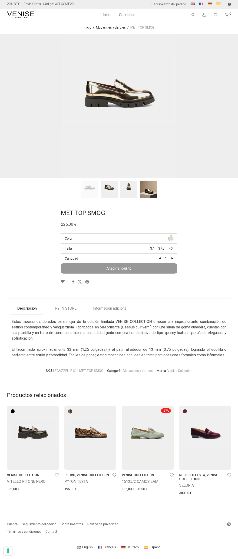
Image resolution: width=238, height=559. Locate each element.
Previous (8, 106)
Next (230, 106)
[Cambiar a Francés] (201, 4)
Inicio (107, 15)
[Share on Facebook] (73, 282)
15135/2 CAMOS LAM (140, 481)
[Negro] (13, 411)
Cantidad (71, 258)
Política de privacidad (102, 524)
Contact (51, 531)
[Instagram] (229, 4)
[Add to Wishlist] (64, 281)
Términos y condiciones (24, 531)
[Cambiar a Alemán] (209, 4)
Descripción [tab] (27, 308)
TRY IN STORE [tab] (64, 308)
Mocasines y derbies (111, 27)
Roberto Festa (192, 475)
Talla (68, 248)
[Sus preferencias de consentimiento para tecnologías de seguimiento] (8, 550)
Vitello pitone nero (26, 481)
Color (69, 238)
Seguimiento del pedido (169, 4)
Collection (127, 15)
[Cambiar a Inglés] (192, 4)
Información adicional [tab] (110, 308)
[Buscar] (193, 15)
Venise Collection (179, 371)
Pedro (69, 475)
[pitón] (70, 411)
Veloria (186, 485)
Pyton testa (76, 481)
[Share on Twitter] (80, 282)
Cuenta (12, 524)
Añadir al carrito (119, 268)
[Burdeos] (185, 411)
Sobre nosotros (72, 524)
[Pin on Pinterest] (87, 282)
